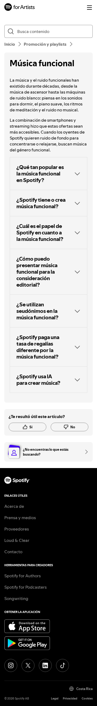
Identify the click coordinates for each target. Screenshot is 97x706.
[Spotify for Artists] (19, 7)
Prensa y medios (20, 518)
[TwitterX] (28, 665)
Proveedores (16, 529)
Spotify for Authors (22, 576)
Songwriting (16, 598)
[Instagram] (10, 665)
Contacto (13, 552)
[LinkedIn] (45, 665)
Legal (54, 699)
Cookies (87, 699)
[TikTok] (62, 665)
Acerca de (14, 506)
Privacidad (70, 699)
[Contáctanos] (84, 451)
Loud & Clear (16, 540)
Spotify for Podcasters (25, 587)
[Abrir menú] (89, 7)
